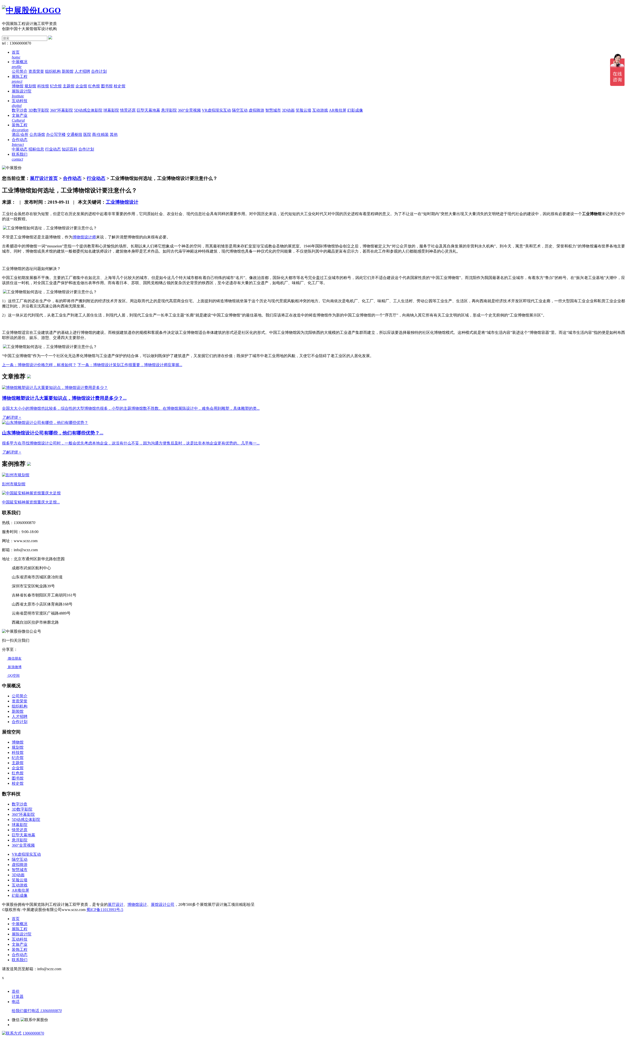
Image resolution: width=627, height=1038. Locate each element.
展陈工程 (19, 929)
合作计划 (99, 71)
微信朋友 (14, 658)
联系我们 (19, 960)
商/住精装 (100, 134)
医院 (87, 134)
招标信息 (36, 149)
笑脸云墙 (303, 110)
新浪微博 (14, 667)
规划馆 (30, 86)
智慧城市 (273, 110)
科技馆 (43, 86)
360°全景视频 (189, 110)
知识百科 (69, 149)
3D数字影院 (38, 110)
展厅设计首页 (44, 178)
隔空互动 (240, 110)
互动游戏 (320, 110)
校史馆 (119, 86)
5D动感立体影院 (88, 110)
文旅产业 (19, 944)
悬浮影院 (169, 110)
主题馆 (68, 86)
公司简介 (19, 71)
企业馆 (81, 86)
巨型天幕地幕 (148, 110)
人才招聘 (82, 71)
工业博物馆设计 (122, 202)
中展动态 (19, 149)
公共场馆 (37, 134)
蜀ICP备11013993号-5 (104, 910)
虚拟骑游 (256, 110)
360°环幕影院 (61, 110)
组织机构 (53, 71)
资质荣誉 (36, 71)
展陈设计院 (21, 934)
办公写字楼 (56, 134)
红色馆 (94, 86)
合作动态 (72, 178)
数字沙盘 (19, 110)
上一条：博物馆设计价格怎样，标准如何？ (39, 365)
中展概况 (19, 924)
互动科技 (19, 939)
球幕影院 (111, 110)
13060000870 (33, 1033)
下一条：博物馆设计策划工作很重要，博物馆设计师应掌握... (129, 365)
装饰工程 (19, 949)
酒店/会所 (20, 134)
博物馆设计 (137, 904)
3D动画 (288, 110)
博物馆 (18, 86)
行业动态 (53, 149)
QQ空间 (13, 675)
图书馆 (107, 86)
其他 (114, 134)
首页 (16, 919)
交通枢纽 (74, 134)
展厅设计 (115, 904)
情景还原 (128, 110)
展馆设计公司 (162, 904)
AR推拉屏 (337, 110)
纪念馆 (56, 86)
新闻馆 (67, 71)
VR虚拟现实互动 (216, 110)
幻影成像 (355, 110)
